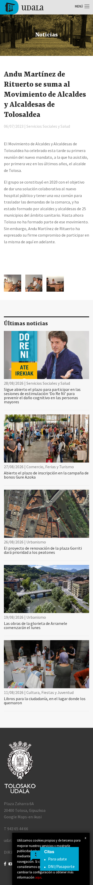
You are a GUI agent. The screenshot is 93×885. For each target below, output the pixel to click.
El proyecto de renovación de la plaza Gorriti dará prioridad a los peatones (43, 550)
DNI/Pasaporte (61, 866)
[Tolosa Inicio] (24, 6)
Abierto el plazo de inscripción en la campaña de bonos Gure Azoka (46, 475)
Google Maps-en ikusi (23, 816)
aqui (38, 877)
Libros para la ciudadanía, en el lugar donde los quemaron (45, 701)
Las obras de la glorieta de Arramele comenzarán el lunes (35, 625)
